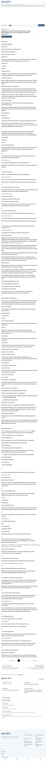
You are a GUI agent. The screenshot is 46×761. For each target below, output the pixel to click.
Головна (2, 4)
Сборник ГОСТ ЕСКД (6, 682)
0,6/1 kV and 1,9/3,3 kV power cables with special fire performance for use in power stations (33, 691)
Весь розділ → (42, 679)
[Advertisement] (23, 15)
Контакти (3, 753)
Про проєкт (3, 751)
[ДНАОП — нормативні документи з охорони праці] (5, 2)
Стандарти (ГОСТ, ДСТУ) (18, 4)
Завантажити (41, 25)
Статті (2, 755)
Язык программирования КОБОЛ (31, 684)
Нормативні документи (9, 4)
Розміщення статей (4, 757)
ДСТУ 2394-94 (4, 29)
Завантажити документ (6, 36)
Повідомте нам (21, 674)
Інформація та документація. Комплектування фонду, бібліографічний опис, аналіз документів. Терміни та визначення (16, 32)
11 (30, 660)
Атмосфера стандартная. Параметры (10, 690)
